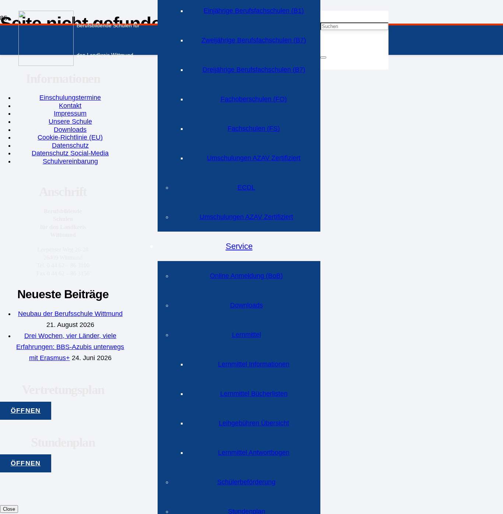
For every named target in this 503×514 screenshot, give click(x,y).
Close (9, 509)
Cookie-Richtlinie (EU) (70, 137)
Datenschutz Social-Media (70, 153)
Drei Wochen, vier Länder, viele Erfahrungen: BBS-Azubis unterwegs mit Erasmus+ (70, 347)
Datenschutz (70, 145)
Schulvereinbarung (70, 161)
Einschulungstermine (70, 97)
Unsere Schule (70, 121)
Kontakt (70, 105)
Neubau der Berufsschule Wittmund (70, 313)
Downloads (70, 129)
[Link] (46, 63)
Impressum (70, 113)
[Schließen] (323, 57)
